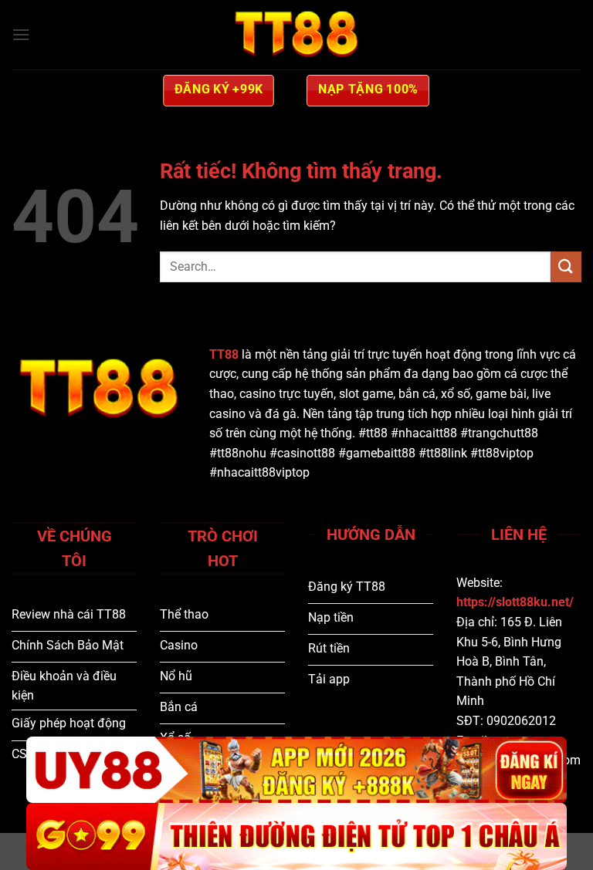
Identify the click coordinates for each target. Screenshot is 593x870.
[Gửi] (566, 266)
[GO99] (296, 836)
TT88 (224, 354)
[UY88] (296, 770)
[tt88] (296, 34)
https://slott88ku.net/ (515, 602)
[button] (21, 34)
